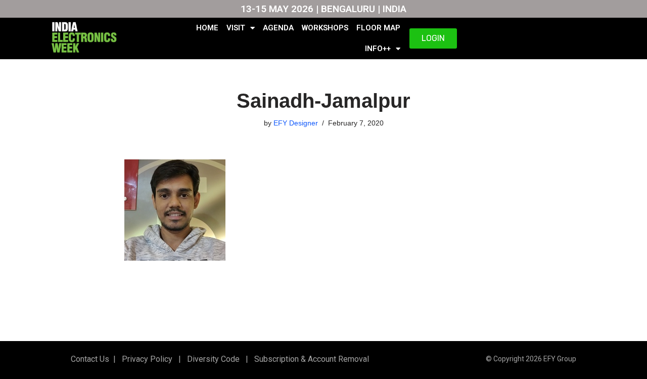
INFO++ (378, 48)
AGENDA (278, 27)
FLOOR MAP (378, 27)
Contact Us (90, 359)
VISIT (235, 27)
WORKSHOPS (325, 27)
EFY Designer (295, 123)
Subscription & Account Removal (309, 359)
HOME (207, 27)
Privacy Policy (146, 359)
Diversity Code (211, 359)
